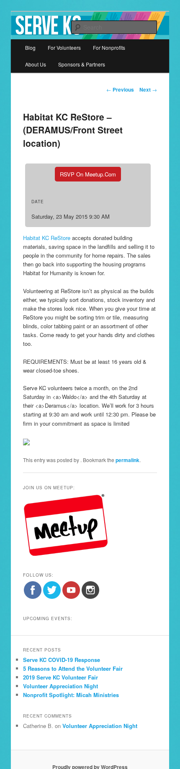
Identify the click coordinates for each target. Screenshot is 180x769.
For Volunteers (64, 47)
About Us (35, 64)
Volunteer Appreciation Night (60, 686)
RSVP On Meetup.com (88, 174)
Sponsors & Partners (81, 64)
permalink (127, 460)
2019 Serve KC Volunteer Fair (60, 677)
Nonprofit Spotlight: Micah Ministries (71, 695)
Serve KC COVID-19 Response (61, 660)
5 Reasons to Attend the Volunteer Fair (73, 668)
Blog (30, 47)
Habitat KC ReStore (46, 238)
